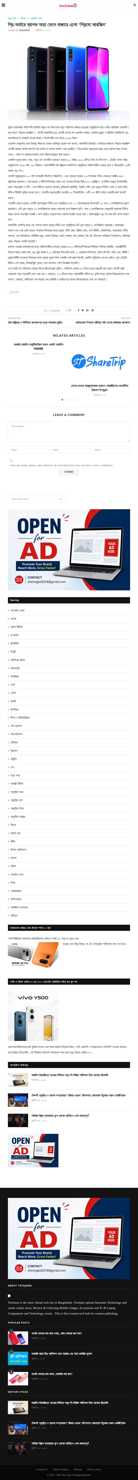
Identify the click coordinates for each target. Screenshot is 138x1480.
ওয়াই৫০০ (86, 1052)
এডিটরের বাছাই (18, 660)
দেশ (12, 767)
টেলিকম (14, 742)
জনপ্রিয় (14, 709)
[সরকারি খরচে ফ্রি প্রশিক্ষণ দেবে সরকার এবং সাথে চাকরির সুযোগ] (18, 1358)
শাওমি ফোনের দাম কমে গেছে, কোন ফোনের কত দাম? (56, 1333)
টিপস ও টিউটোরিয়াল (20, 717)
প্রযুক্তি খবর (17, 792)
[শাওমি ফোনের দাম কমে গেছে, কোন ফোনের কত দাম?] (18, 1338)
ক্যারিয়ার (15, 676)
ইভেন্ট (13, 651)
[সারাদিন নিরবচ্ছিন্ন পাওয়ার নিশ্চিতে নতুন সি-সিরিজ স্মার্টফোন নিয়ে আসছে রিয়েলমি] (18, 1080)
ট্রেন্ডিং (14, 759)
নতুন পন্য (12, 18)
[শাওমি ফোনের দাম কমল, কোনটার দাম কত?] (18, 1378)
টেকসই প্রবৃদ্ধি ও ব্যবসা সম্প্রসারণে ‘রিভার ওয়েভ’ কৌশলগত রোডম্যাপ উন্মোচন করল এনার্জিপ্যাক (78, 1095)
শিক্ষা (13, 882)
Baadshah (24, 30)
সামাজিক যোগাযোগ (19, 907)
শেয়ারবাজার (16, 891)
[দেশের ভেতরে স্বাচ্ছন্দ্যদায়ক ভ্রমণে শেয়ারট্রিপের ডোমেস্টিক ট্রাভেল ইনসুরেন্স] (99, 361)
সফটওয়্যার (16, 899)
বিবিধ (13, 841)
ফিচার (23, 18)
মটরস (13, 866)
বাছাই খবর (15, 833)
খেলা (13, 684)
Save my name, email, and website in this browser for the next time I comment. (62, 465)
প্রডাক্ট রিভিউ (17, 783)
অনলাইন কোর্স (17, 610)
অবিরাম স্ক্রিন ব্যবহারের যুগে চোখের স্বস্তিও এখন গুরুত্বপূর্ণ (60, 1115)
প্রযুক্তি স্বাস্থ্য (18, 816)
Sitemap (78, 1469)
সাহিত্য (14, 915)
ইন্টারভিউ (15, 643)
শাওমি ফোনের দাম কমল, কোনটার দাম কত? (52, 1374)
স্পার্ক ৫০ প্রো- (58, 938)
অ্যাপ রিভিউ (16, 627)
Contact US (42, 1469)
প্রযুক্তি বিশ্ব (17, 808)
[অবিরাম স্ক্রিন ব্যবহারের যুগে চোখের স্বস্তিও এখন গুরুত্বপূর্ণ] (18, 1120)
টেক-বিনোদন (16, 734)
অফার (13, 618)
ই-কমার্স (14, 635)
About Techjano (60, 1469)
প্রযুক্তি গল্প (16, 800)
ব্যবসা (13, 858)
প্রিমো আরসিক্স (14, 292)
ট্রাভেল (14, 750)
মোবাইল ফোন (36, 18)
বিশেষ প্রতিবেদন (18, 849)
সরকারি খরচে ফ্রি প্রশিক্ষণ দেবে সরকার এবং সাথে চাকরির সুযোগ (61, 1353)
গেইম (13, 693)
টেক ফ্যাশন (16, 726)
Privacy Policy (94, 1469)
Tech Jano (66, 1475)
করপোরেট (15, 668)
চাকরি (13, 701)
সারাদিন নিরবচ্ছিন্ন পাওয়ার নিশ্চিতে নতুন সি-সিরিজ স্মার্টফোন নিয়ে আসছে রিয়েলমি (69, 1075)
